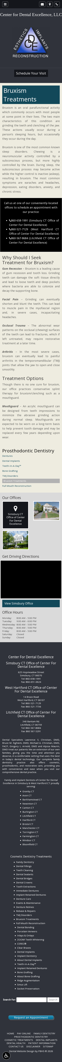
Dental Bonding (25, 927)
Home (10, 1033)
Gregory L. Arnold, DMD (23, 746)
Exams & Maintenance (28, 902)
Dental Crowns (24, 882)
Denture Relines (25, 906)
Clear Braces (24, 947)
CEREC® (21, 943)
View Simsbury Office (19, 603)
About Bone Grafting (28, 976)
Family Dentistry (25, 862)
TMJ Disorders (10, 475)
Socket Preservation (28, 988)
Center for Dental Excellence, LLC (31, 14)
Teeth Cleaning (24, 870)
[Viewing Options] (6, 1056)
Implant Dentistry (27, 955)
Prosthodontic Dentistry (28, 451)
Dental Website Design (21, 1051)
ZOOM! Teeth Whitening (30, 939)
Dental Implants (11, 460)
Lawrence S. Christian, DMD (42, 739)
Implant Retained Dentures (31, 894)
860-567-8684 (18, 238)
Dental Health (16, 1043)
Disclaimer (33, 1046)
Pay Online (24, 1033)
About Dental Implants (29, 959)
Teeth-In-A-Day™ (11, 465)
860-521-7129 (18, 229)
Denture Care (23, 898)
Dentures (7, 455)
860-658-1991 (18, 220)
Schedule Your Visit (31, 73)
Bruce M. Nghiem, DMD (15, 742)
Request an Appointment (31, 1017)
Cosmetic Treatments (19, 1039)
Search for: (9, 999)
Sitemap (48, 1046)
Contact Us (16, 1046)
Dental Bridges (24, 878)
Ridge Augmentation (28, 980)
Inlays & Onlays (25, 935)
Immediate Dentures (27, 890)
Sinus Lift (22, 984)
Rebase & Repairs (26, 910)
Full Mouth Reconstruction (16, 485)
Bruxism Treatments (14, 480)
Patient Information (42, 1043)
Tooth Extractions (26, 886)
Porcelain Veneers (27, 931)
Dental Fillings (24, 866)
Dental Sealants (24, 874)
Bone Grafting (10, 470)
